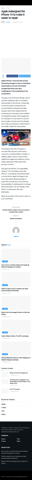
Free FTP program (15, 389)
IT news (8, 8)
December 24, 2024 (6, 316)
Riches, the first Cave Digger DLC (19, 373)
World (3, 414)
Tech (2, 411)
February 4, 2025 (6, 269)
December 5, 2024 (6, 362)
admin (8, 22)
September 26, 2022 (18, 22)
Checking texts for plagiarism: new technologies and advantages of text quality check (20, 381)
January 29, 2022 (14, 375)
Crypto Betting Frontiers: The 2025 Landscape (15, 336)
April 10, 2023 (13, 385)
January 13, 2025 (6, 293)
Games (3, 404)
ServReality (24, 476)
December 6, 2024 (6, 338)
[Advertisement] (16, 41)
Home (2, 8)
